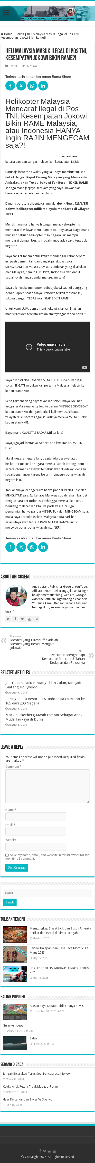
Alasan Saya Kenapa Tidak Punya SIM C (57, 1006)
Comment (13, 766)
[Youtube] (55, 1151)
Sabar (34, 1038)
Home (7, 34)
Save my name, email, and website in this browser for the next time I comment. (47, 856)
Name (10, 809)
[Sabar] (15, 1043)
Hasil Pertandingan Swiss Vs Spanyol (28, 1099)
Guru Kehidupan (14, 1025)
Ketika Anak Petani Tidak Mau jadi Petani (30, 1086)
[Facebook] (40, 1151)
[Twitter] (45, 1151)
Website (11, 840)
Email (10, 825)
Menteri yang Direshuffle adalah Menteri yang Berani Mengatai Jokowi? (34, 642)
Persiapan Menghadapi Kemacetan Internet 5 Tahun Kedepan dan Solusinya (63, 657)
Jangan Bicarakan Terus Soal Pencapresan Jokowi (37, 1073)
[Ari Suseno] (47, 12)
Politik (20, 34)
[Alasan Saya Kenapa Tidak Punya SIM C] (15, 1012)
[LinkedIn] (50, 1151)
